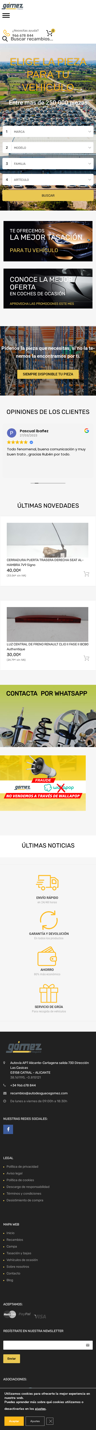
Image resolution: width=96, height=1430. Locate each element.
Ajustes (35, 1421)
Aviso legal (14, 1173)
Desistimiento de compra (25, 1200)
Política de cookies (20, 1180)
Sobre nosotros (18, 1267)
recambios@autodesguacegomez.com (39, 1093)
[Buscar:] (41, 39)
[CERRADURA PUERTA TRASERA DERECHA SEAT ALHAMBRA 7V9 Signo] (47, 540)
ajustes (40, 1409)
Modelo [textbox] (20, 148)
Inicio (10, 1233)
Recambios (15, 1240)
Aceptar (14, 1421)
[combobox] (48, 131)
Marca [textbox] (19, 131)
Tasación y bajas (19, 1253)
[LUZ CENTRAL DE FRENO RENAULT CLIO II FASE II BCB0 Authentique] (47, 624)
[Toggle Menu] (6, 17)
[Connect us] (8, 1129)
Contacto (13, 1273)
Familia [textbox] (20, 164)
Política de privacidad (22, 1167)
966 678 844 (22, 35)
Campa (12, 1246)
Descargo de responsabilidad (28, 1187)
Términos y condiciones (24, 1194)
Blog (10, 1280)
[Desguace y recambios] (23, 6)
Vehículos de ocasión (22, 1260)
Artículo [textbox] (21, 180)
